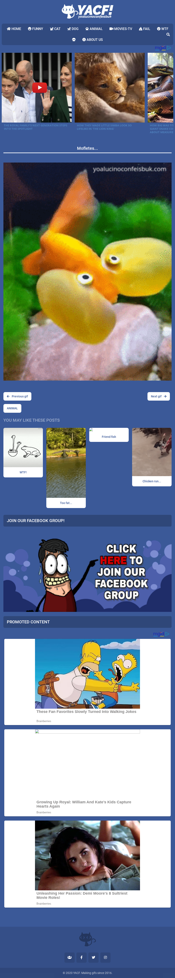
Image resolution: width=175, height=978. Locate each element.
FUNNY (37, 29)
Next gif (156, 396)
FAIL (146, 29)
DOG (75, 29)
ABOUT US (94, 40)
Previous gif (19, 396)
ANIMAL (96, 29)
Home (16, 29)
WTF (164, 29)
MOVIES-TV (122, 29)
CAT (57, 29)
